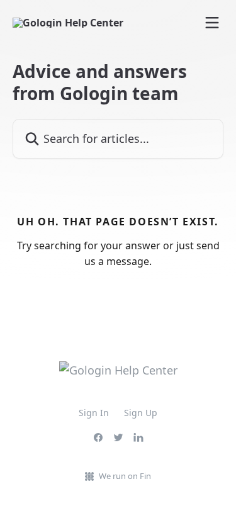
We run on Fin (125, 476)
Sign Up (140, 413)
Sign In (94, 413)
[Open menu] (212, 22)
